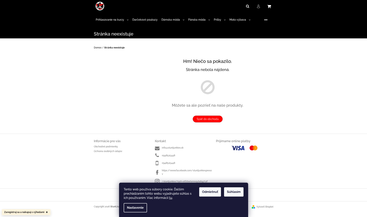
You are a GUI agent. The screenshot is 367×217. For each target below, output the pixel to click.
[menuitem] (112, 19)
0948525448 (168, 155)
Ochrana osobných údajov (108, 151)
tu (170, 198)
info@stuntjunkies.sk (172, 147)
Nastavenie (135, 207)
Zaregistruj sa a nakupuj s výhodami (24, 212)
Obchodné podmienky (106, 146)
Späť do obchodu (208, 119)
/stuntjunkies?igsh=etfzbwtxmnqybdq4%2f (184, 181)
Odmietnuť (210, 192)
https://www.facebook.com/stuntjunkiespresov (187, 172)
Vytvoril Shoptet (264, 206)
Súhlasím (234, 192)
